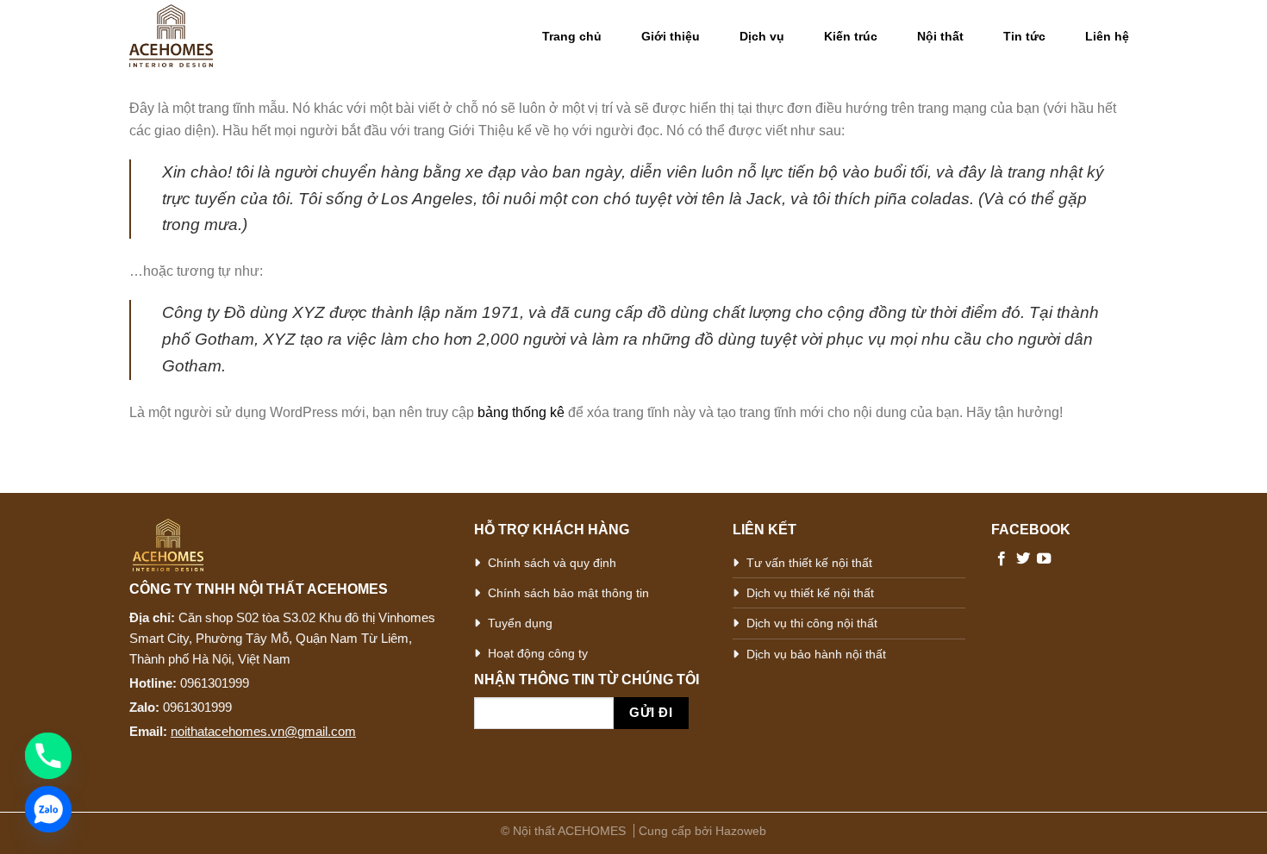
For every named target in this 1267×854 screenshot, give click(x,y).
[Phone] (48, 755)
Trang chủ (572, 36)
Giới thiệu (670, 36)
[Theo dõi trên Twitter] (1023, 559)
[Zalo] (48, 809)
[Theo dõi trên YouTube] (1044, 559)
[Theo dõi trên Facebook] (1001, 559)
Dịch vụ (762, 36)
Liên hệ (1107, 36)
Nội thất (940, 36)
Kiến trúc (850, 36)
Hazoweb (740, 831)
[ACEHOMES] (205, 36)
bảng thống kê (521, 412)
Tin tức (1024, 36)
